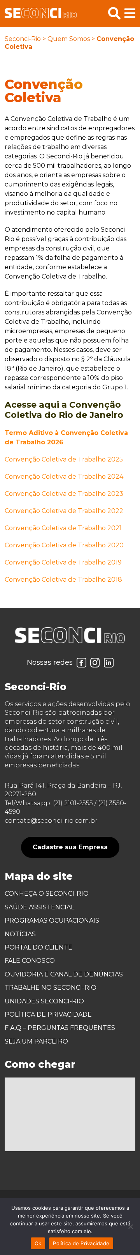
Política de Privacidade (48, 1014)
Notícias (20, 934)
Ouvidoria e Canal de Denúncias (64, 974)
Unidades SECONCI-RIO (44, 1001)
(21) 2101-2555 (73, 803)
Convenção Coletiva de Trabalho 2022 (64, 511)
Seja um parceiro (36, 1041)
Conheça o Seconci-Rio (47, 893)
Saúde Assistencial (39, 907)
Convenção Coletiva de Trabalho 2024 (64, 476)
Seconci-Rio (23, 39)
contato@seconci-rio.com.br (51, 820)
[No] (130, 1226)
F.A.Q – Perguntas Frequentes (60, 1027)
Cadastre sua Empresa (70, 847)
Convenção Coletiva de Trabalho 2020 (64, 545)
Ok (38, 1243)
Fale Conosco (30, 960)
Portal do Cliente (38, 947)
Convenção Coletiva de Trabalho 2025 (64, 459)
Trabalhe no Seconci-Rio (50, 987)
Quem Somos (68, 39)
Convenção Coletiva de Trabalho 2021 (63, 528)
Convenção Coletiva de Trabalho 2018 (63, 579)
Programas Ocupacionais (52, 920)
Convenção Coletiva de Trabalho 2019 (63, 562)
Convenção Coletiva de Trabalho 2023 (64, 493)
